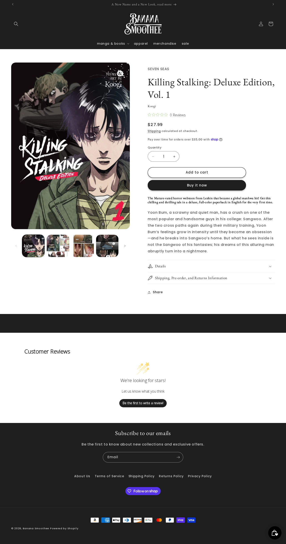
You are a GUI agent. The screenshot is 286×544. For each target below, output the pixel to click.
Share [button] (158, 292)
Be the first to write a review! (143, 403)
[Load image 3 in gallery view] (83, 246)
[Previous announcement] (13, 4)
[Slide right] (125, 246)
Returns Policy (171, 476)
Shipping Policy (141, 476)
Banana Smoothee (36, 528)
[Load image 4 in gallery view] (107, 246)
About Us (82, 476)
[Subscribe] (178, 457)
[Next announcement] (273, 4)
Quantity (155, 148)
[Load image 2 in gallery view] (58, 246)
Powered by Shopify (64, 528)
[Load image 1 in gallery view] (33, 246)
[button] (16, 24)
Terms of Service (109, 476)
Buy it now (197, 185)
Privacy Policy (200, 476)
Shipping (154, 131)
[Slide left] (16, 246)
